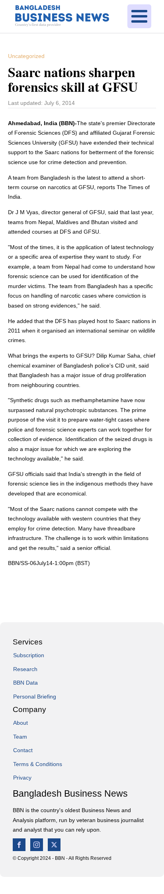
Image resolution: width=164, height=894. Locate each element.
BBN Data (25, 682)
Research (25, 669)
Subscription (28, 655)
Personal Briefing (34, 696)
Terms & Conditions (37, 764)
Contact (23, 750)
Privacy (22, 777)
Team (20, 736)
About (20, 723)
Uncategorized (26, 56)
